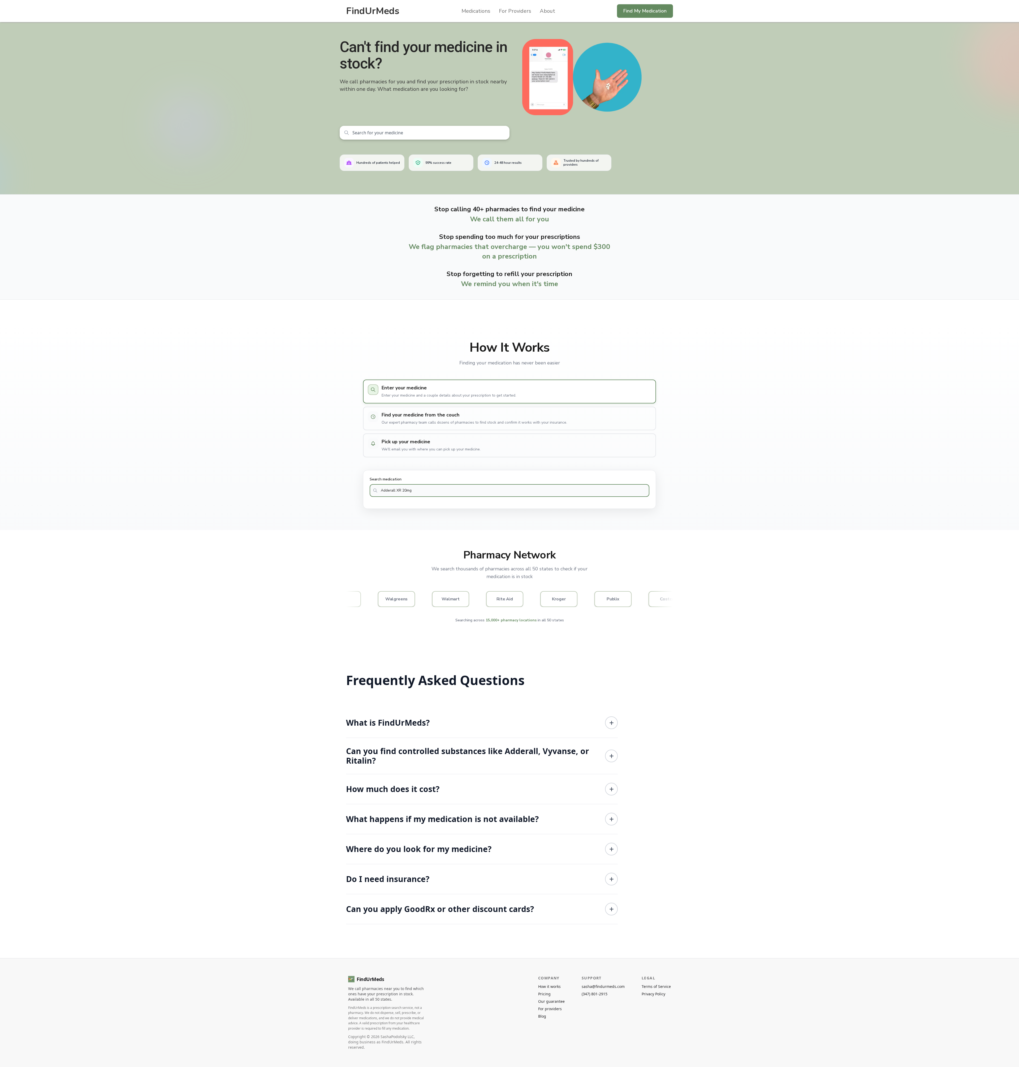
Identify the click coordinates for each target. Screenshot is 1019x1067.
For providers (550, 1008)
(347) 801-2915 (594, 993)
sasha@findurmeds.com (603, 986)
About (547, 11)
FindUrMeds (372, 11)
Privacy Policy (653, 993)
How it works (549, 986)
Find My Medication (645, 11)
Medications (475, 11)
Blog (542, 1016)
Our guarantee (551, 1001)
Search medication (385, 479)
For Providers (515, 11)
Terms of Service (656, 986)
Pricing (544, 993)
